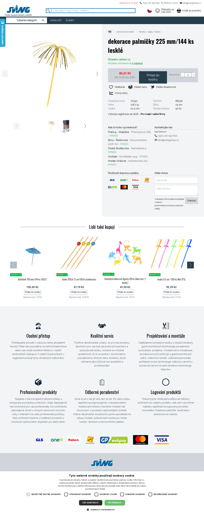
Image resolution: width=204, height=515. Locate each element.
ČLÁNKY (70, 20)
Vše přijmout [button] (115, 502)
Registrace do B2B (129, 3)
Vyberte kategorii (27, 20)
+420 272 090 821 (151, 3)
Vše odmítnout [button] (90, 502)
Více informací (112, 489)
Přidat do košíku (153, 77)
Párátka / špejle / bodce (149, 32)
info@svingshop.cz (192, 3)
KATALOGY (56, 20)
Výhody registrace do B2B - (136, 114)
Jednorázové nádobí (125, 32)
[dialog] (102, 493)
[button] (102, 509)
